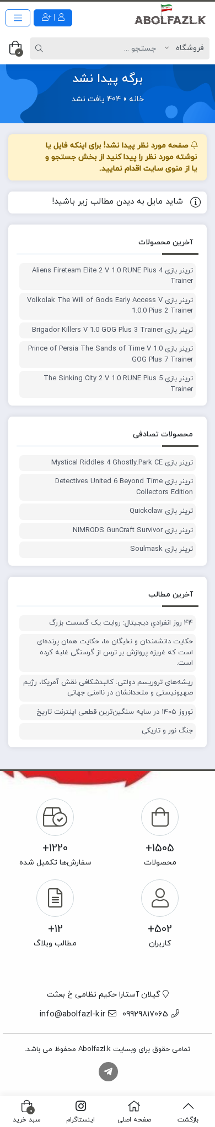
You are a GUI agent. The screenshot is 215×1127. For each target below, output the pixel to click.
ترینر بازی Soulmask (161, 549)
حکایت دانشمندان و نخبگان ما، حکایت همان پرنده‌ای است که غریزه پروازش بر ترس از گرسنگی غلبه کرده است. (115, 652)
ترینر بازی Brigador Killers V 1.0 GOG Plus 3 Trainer (112, 330)
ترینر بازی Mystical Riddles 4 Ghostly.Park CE (122, 463)
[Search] (41, 48)
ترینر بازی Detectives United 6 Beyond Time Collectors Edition (124, 487)
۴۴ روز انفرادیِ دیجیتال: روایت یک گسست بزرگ (121, 623)
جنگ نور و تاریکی (167, 731)
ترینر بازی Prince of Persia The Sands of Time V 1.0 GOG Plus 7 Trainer (110, 354)
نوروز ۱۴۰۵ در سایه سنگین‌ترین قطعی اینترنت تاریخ (114, 712)
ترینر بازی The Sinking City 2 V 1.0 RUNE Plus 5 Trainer (118, 384)
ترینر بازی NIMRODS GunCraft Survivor (133, 530)
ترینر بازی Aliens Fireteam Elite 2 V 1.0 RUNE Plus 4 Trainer (112, 276)
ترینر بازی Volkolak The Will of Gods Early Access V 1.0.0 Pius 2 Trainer (110, 306)
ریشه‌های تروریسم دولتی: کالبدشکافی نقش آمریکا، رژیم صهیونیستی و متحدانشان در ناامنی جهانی (108, 687)
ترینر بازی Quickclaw (161, 511)
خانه (136, 99)
